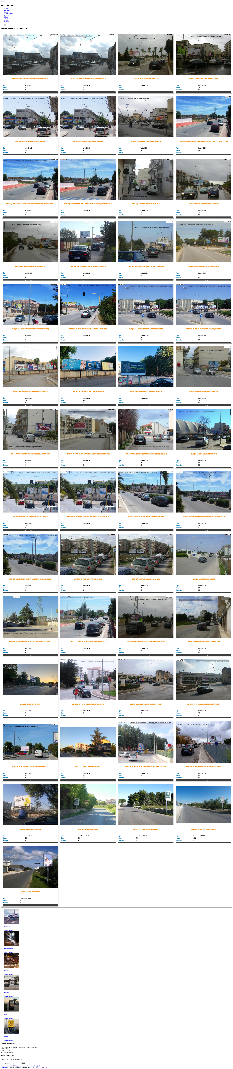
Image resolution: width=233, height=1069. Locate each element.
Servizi (6, 12)
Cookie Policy (44, 1067)
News (6, 20)
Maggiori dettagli (9, 930)
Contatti (6, 21)
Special (6, 15)
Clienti (6, 17)
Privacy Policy (35, 1067)
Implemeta (4, 1067)
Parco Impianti (8, 13)
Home (6, 8)
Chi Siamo (7, 10)
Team (6, 18)
